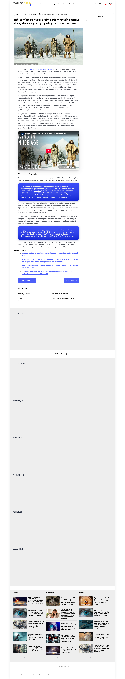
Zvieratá (75, 4)
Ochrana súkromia (48, 675)
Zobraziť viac (28, 658)
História (65, 4)
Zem (70, 4)
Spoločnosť (43, 4)
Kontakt (15, 675)
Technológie (52, 4)
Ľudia (37, 4)
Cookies (39, 675)
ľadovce (37, 191)
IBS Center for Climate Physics (40, 69)
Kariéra (21, 675)
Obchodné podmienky (30, 675)
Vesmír (60, 4)
